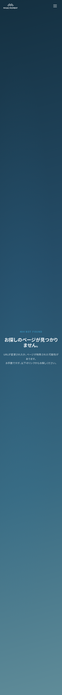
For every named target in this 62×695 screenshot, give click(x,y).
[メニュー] (55, 6)
